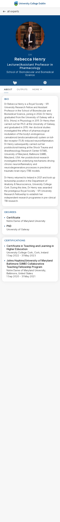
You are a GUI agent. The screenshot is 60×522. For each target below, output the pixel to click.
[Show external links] (45, 82)
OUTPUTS (22, 89)
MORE (35, 89)
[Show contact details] (15, 82)
